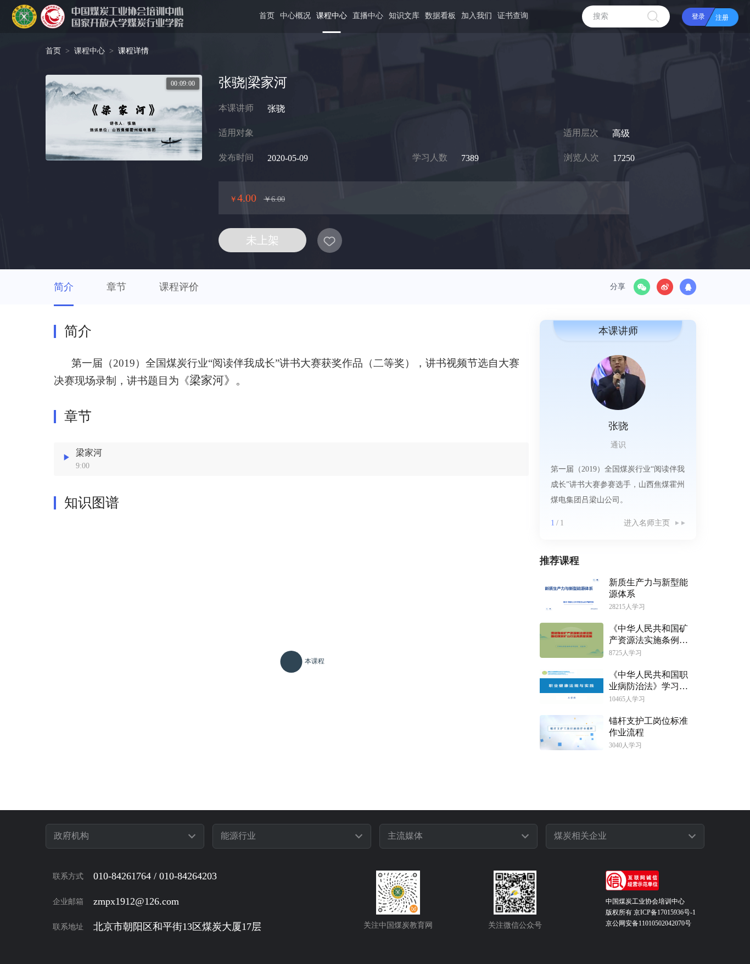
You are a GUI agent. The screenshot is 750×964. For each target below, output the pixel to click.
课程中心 (89, 51)
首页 (53, 51)
